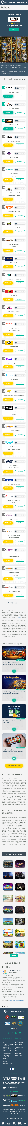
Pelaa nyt (14, 29)
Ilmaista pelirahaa (7, 1063)
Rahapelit (5, 1058)
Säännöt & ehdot (17, 1049)
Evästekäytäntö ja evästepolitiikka (19, 1046)
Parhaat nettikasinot (8, 1044)
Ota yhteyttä (18, 1055)
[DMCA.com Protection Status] (14, 1028)
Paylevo (5, 1061)
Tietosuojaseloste (19, 1042)
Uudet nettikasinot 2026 (7, 1041)
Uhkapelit (5, 1060)
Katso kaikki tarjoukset (14, 765)
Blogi (16, 1041)
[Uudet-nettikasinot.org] (14, 2)
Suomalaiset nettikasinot (6, 1046)
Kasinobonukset (7, 1053)
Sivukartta (17, 1052)
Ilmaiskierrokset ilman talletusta (7, 1051)
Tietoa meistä (18, 1053)
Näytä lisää (12, 603)
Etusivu (4, 1004)
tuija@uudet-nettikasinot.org (16, 1000)
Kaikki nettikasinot (7, 1049)
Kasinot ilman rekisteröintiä (6, 1056)
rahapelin (18, 617)
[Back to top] (23, 1117)
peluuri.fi (18, 1111)
